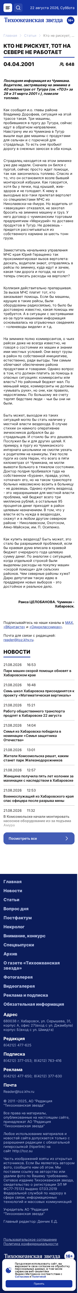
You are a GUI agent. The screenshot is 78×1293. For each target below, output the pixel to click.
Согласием (22, 1276)
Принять (39, 1283)
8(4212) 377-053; (17, 1060)
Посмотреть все (42, 839)
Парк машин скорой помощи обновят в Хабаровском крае (37, 673)
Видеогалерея (19, 986)
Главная (10, 35)
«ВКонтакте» (14, 627)
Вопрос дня (16, 908)
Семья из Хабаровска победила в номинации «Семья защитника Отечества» (32, 735)
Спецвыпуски (18, 944)
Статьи (30, 35)
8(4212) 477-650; (17, 1076)
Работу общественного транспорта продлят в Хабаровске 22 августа (34, 713)
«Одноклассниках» (45, 627)
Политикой (39, 1276)
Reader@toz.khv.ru (18, 1091)
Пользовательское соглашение (30, 1239)
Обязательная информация (33, 1004)
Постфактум (17, 917)
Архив (10, 953)
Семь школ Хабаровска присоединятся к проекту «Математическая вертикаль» (38, 693)
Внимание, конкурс (24, 935)
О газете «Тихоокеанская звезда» (31, 965)
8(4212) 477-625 (17, 1045)
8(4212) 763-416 (48, 1060)
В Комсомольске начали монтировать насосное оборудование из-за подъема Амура (37, 820)
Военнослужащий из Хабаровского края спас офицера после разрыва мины (38, 798)
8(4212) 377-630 (48, 1076)
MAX (69, 622)
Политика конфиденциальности (30, 1244)
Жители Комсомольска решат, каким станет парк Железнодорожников (35, 758)
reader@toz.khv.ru (18, 640)
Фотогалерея (18, 977)
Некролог (13, 926)
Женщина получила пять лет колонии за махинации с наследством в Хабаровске (38, 778)
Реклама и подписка (25, 995)
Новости (12, 890)
